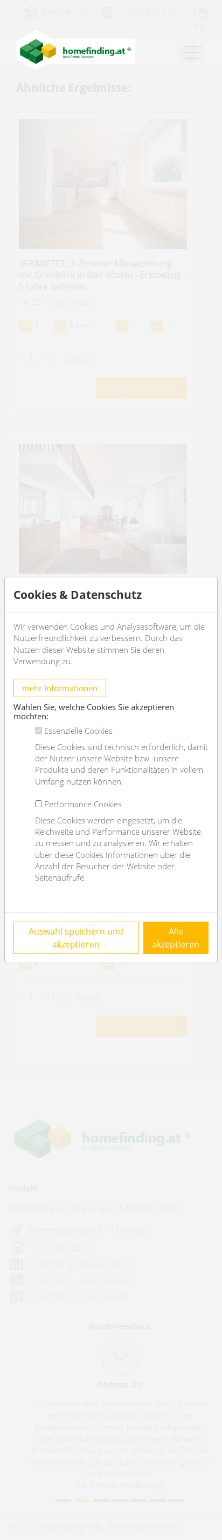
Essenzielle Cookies (78, 730)
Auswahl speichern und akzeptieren (76, 937)
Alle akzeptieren (175, 937)
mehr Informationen (60, 688)
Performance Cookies (83, 804)
